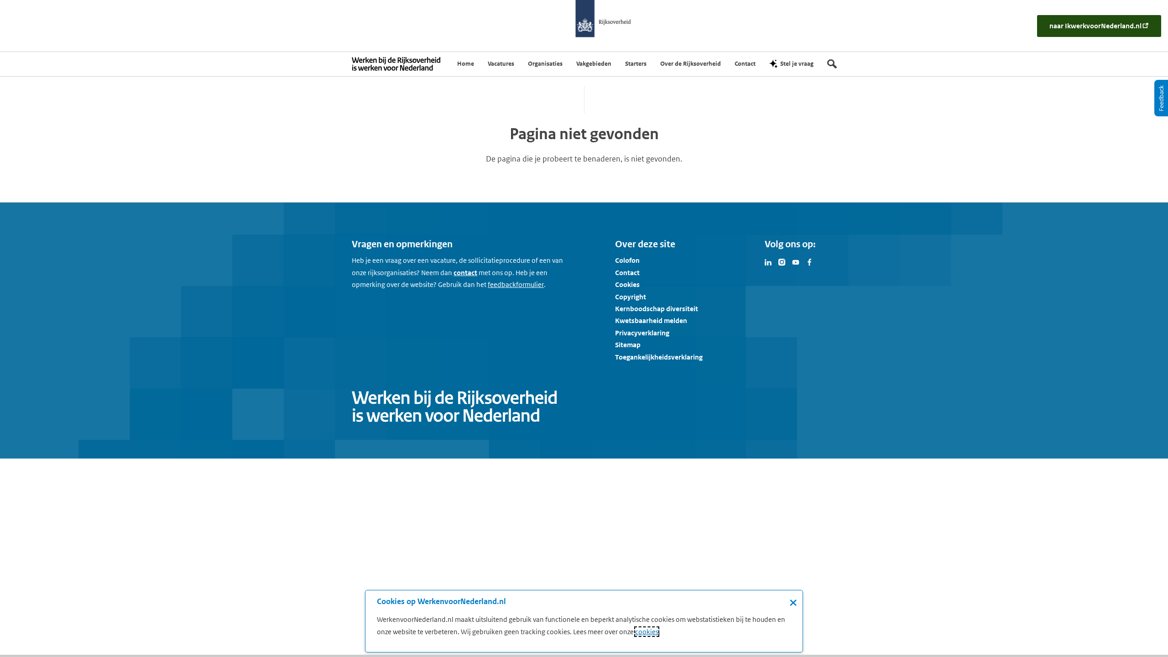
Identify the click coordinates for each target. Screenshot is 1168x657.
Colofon (627, 260)
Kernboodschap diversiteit (656, 308)
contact (465, 272)
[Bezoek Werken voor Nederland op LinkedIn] (768, 261)
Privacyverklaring (642, 332)
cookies (646, 631)
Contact (627, 272)
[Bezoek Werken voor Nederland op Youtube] (796, 261)
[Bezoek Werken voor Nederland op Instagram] (782, 261)
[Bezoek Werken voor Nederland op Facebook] (809, 261)
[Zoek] (832, 64)
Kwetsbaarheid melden (651, 320)
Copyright (630, 296)
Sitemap (628, 344)
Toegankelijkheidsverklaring (659, 357)
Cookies (627, 284)
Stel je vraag (796, 64)
